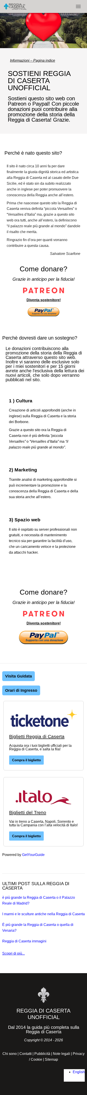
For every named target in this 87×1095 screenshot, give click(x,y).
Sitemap (51, 1059)
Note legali (61, 1054)
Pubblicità (42, 1054)
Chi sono (9, 1054)
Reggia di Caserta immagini (24, 941)
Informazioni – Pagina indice (32, 60)
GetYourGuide (33, 855)
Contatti (25, 1054)
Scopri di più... (13, 953)
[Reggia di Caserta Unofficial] (16, 6)
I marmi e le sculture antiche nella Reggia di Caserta (43, 914)
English (79, 1072)
